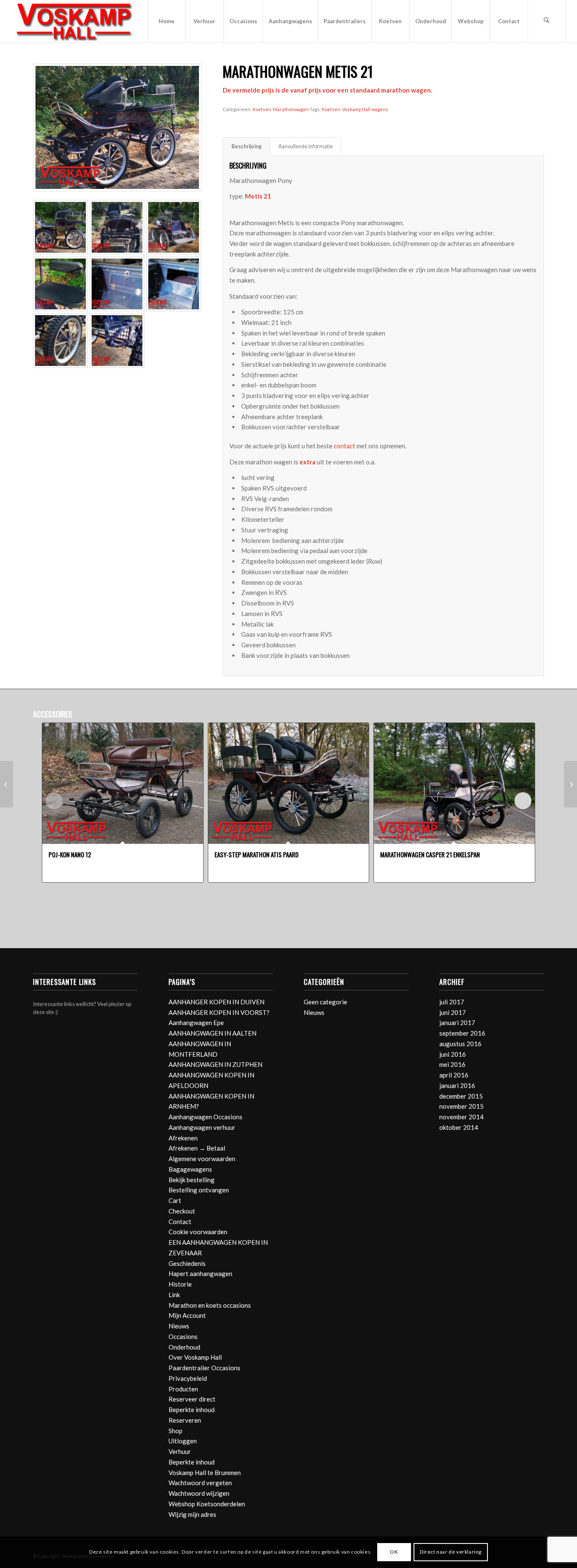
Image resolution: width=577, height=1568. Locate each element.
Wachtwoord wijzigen (199, 1493)
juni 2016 (452, 1054)
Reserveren (185, 1420)
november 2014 (461, 1117)
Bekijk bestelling (192, 1179)
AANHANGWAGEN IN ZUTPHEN (215, 1064)
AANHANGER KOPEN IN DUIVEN (216, 1002)
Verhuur (180, 1451)
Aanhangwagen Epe (196, 1022)
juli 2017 (451, 1002)
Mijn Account (187, 1315)
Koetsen (262, 109)
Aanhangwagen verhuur (202, 1127)
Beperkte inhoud (192, 1409)
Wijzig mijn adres (192, 1514)
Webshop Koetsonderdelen (207, 1504)
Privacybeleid (188, 1378)
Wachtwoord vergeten (200, 1482)
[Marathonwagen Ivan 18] (570, 784)
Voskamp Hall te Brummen (205, 1472)
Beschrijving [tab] (246, 146)
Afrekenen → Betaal (197, 1148)
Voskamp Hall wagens (365, 109)
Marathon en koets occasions (210, 1305)
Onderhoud (184, 1347)
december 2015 (461, 1096)
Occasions (183, 1336)
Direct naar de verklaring (451, 1552)
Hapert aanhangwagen (200, 1273)
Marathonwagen (291, 109)
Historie (180, 1284)
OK (394, 1552)
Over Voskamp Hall (195, 1357)
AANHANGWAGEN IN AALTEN (212, 1033)
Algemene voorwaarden (202, 1158)
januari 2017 (457, 1022)
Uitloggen (183, 1441)
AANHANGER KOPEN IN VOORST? (219, 1012)
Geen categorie (325, 1002)
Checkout (182, 1211)
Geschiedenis (187, 1263)
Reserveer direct (192, 1399)
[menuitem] (166, 21)
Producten (183, 1389)
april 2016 (453, 1075)
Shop (175, 1430)
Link (174, 1294)
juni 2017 (452, 1012)
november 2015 (461, 1106)
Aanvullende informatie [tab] (305, 146)
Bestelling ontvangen (199, 1190)
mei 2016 (452, 1064)
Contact (180, 1221)
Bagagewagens (190, 1169)
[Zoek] (547, 21)
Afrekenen (183, 1138)
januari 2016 (457, 1085)
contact (344, 446)
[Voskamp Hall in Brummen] (74, 21)
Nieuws (179, 1326)
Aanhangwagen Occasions (205, 1117)
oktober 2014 (458, 1127)
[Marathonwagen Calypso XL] (6, 784)
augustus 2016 (460, 1043)
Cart (175, 1200)
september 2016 (462, 1033)
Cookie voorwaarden (198, 1231)
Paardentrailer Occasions (204, 1368)
